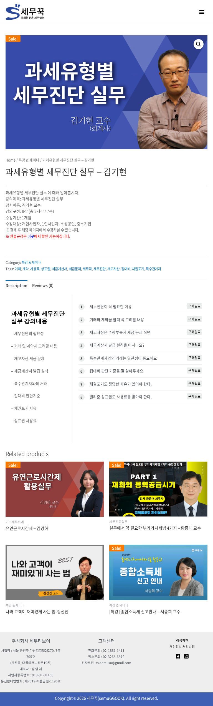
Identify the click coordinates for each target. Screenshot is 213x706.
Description (16, 285)
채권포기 (138, 268)
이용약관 (182, 640)
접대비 (125, 268)
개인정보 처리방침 (182, 646)
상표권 (45, 268)
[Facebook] (178, 656)
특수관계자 (153, 268)
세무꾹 (87, 268)
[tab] (16, 285)
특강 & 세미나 (29, 159)
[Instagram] (186, 656)
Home (11, 159)
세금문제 (75, 268)
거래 (18, 268)
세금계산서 (59, 268)
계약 (25, 268)
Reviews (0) (43, 285)
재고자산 (113, 268)
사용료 (34, 268)
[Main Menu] (201, 11)
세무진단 (99, 268)
